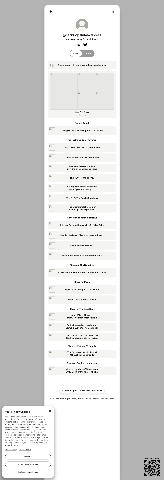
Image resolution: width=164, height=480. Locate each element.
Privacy (74, 399)
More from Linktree (108, 399)
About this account (92, 399)
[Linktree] (50, 11)
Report (67, 399)
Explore (81, 399)
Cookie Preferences (57, 399)
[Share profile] (113, 11)
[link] (79, 45)
